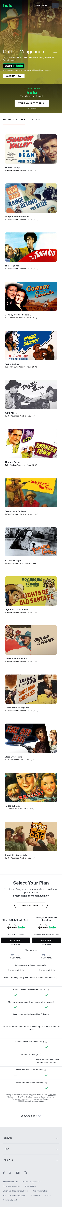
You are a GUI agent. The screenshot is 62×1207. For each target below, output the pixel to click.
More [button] (13, 60)
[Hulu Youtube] (20, 1172)
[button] (14, 119)
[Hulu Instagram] (25, 1172)
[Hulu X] (12, 1172)
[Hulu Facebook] (6, 1172)
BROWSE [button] (8, 1138)
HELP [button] (6, 1149)
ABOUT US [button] (9, 1160)
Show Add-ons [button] (29, 1116)
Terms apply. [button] (52, 1095)
